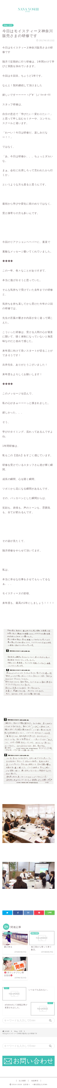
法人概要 (22, 1081)
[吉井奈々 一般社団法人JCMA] (28, 11)
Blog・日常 (8, 25)
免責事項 (34, 1081)
